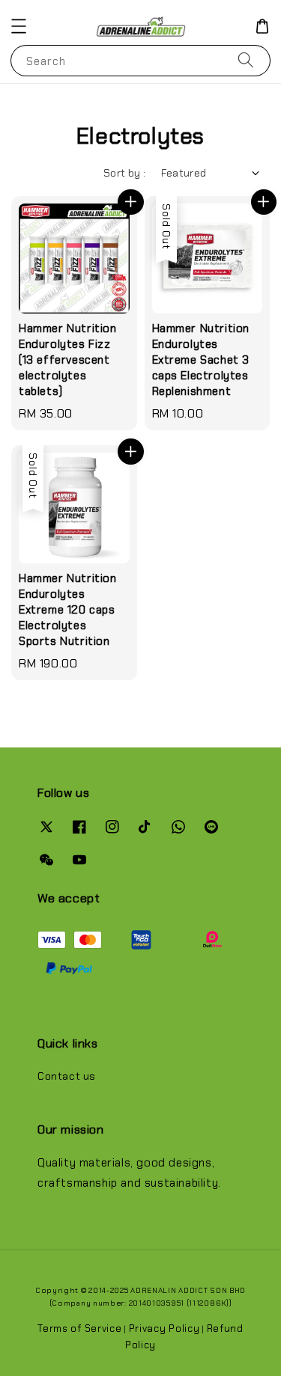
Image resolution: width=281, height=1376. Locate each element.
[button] (18, 26)
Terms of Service (79, 1328)
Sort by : (124, 173)
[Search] (246, 60)
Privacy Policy (164, 1328)
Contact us (66, 1076)
